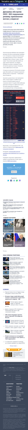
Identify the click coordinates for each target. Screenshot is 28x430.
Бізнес (18, 386)
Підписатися (14, 171)
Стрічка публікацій (11, 9)
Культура (18, 389)
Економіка (19, 388)
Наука (17, 391)
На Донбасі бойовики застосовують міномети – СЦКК (14, 203)
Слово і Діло (5, 9)
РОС (24, 4)
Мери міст (9, 399)
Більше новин (13, 345)
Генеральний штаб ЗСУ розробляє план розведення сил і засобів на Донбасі (13, 153)
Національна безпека (20, 9)
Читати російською (7, 27)
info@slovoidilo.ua (14, 406)
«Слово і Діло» (12, 367)
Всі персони (9, 400)
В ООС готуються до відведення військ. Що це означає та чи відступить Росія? (13, 208)
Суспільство (19, 399)
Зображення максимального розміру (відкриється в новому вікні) (14, 143)
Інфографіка (14, 349)
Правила (18, 379)
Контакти (18, 377)
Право (18, 397)
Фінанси (18, 400)
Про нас (18, 375)
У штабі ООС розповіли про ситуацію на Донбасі (12, 212)
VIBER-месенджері (11, 161)
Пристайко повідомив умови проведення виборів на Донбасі (13, 205)
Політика (18, 395)
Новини (6, 289)
